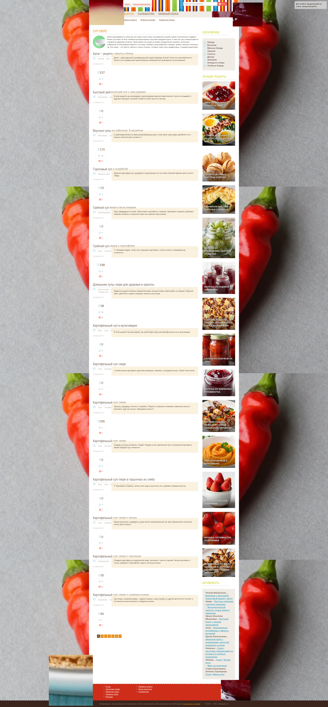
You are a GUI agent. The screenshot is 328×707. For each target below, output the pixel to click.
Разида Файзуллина (216, 593)
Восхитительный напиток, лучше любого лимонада (217, 610)
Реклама (109, 697)
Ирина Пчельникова (216, 636)
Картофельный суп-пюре (109, 364)
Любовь (210, 660)
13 (102, 156)
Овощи (210, 42)
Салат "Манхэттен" (215, 674)
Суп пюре (107, 251)
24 (102, 587)
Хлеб (100, 484)
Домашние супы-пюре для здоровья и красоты (123, 284)
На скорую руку (103, 561)
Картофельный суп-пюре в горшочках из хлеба (124, 479)
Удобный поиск (168, 13)
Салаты (211, 54)
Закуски (211, 51)
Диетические (102, 97)
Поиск (223, 4)
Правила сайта (112, 694)
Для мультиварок (104, 212)
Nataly (209, 601)
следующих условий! (192, 704)
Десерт (210, 57)
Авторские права (113, 689)
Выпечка (211, 45)
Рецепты (128, 13)
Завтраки (212, 60)
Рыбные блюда (216, 66)
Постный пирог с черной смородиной (216, 622)
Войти (127, 4)
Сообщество (146, 13)
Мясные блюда (215, 48)
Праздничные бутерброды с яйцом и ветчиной (217, 631)
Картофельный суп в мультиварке (115, 325)
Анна (208, 628)
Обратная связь (112, 692)
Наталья (210, 648)
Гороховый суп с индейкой (110, 169)
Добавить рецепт (145, 687)
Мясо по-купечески (217, 666)
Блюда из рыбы (148, 20)
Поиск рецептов (145, 689)
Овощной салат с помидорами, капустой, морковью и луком (217, 642)
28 (102, 312)
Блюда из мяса (129, 20)
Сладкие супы (103, 292)
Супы (100, 251)
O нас (108, 687)
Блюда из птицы (167, 20)
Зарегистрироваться (141, 4)
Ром (107, 58)
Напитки (101, 58)
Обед (100, 330)
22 (102, 161)
